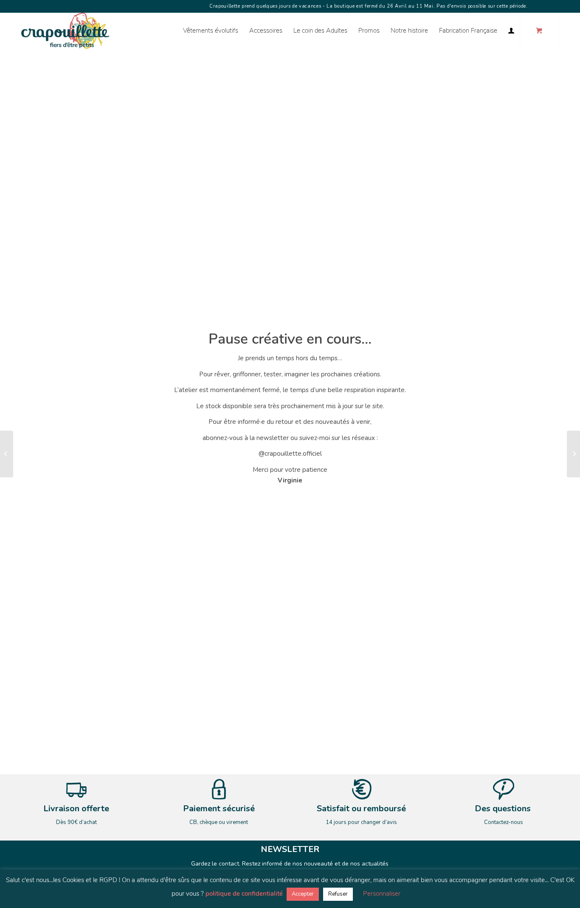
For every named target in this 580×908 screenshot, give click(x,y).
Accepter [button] (303, 894)
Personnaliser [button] (381, 893)
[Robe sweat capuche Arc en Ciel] (6, 454)
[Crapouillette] (65, 31)
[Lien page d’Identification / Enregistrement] (511, 31)
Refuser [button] (338, 894)
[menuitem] (210, 31)
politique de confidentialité (244, 893)
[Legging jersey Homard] (573, 454)
